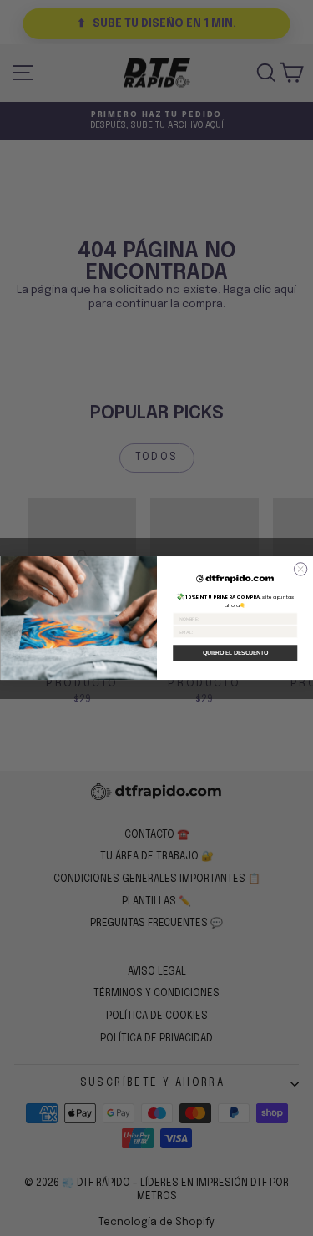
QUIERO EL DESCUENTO (234, 652)
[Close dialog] (300, 569)
